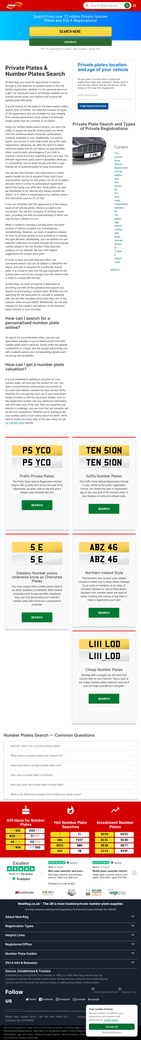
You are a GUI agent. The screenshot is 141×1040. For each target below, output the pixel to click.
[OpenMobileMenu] (134, 5)
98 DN (104, 845)
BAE (15, 830)
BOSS (59, 845)
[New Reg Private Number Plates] (15, 5)
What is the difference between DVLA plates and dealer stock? (46, 794)
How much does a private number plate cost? (36, 765)
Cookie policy (111, 1019)
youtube (80, 999)
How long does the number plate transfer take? (37, 784)
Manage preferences (112, 1032)
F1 (35, 836)
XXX (59, 851)
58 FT (124, 845)
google (95, 999)
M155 (15, 836)
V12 (35, 842)
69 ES (124, 834)
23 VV (104, 851)
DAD (35, 847)
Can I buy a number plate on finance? (32, 774)
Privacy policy (85, 1016)
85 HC (104, 840)
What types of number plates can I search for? (37, 755)
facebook (47, 999)
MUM (15, 847)
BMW (79, 845)
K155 (35, 830)
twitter (32, 999)
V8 (15, 842)
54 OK (124, 840)
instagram (64, 999)
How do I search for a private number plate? (35, 745)
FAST (79, 840)
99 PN (104, 834)
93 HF (124, 851)
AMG (59, 840)
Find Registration (93, 106)
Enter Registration (88, 95)
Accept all (112, 1026)
